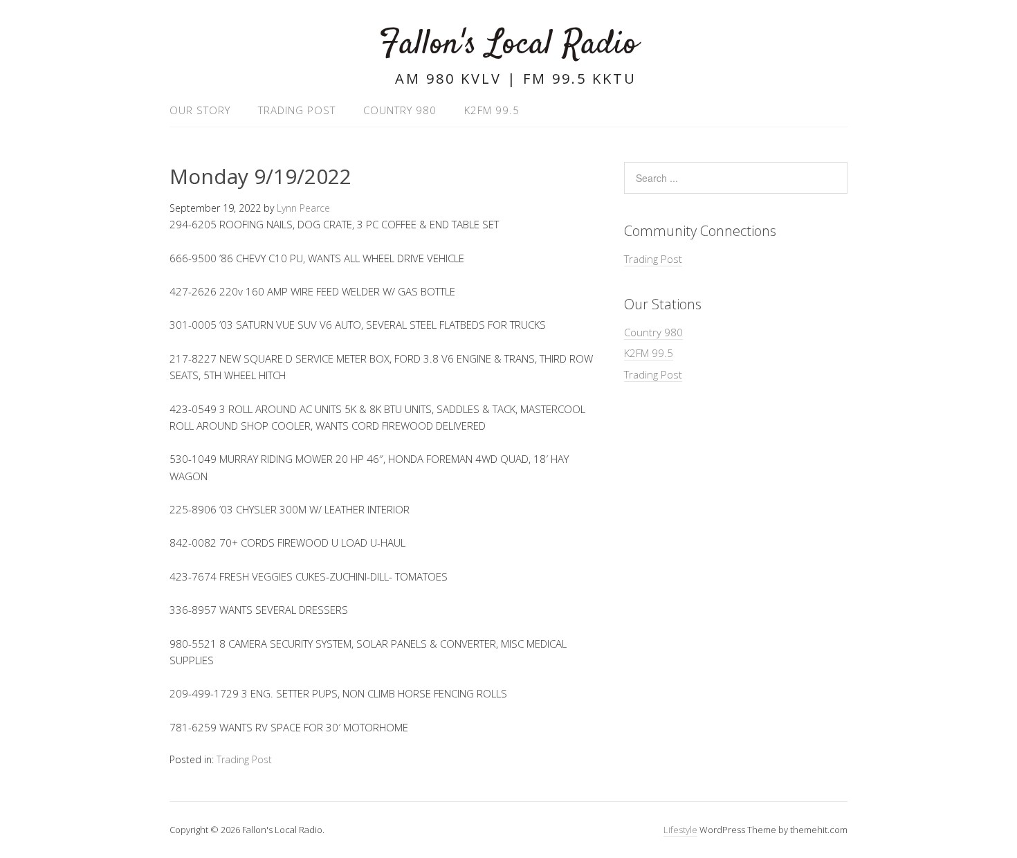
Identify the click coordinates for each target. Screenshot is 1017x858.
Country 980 (400, 110)
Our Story (200, 110)
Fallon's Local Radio (508, 44)
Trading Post (297, 110)
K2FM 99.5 (492, 110)
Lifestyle (680, 829)
